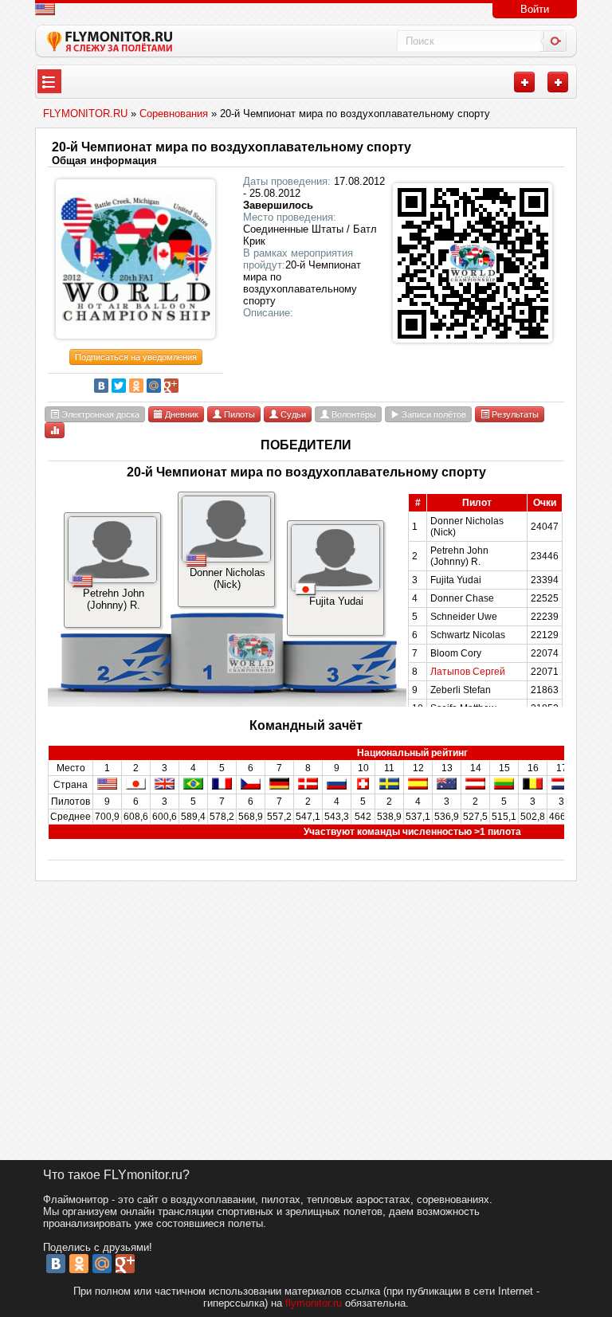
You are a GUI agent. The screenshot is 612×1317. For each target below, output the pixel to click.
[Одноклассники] (136, 385)
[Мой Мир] (154, 385)
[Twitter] (119, 385)
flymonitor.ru (313, 1303)
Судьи (292, 414)
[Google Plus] (171, 385)
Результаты (514, 414)
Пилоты (238, 414)
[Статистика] (55, 430)
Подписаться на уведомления (136, 357)
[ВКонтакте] (101, 385)
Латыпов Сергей (467, 671)
